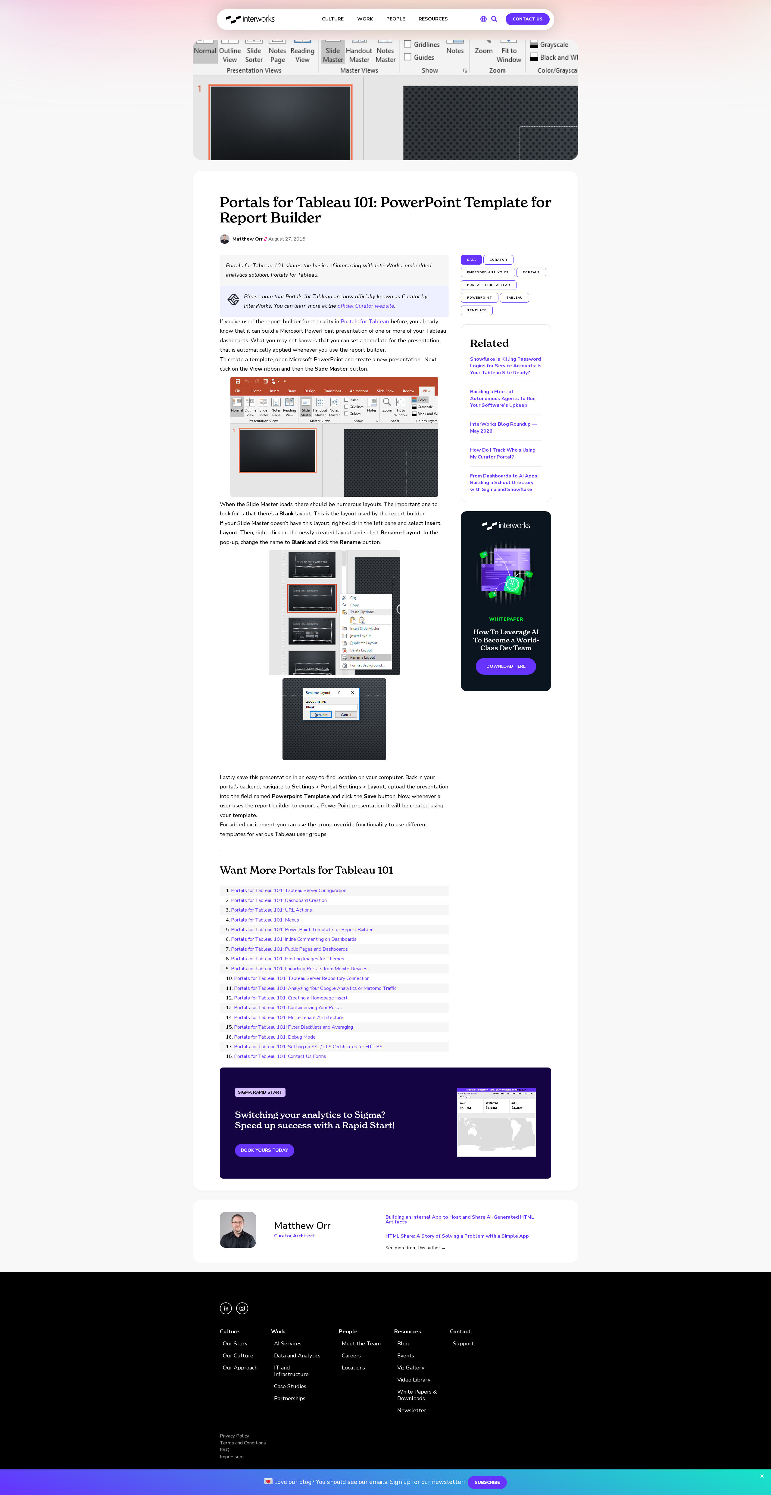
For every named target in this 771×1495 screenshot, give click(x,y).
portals (531, 272)
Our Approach (240, 1367)
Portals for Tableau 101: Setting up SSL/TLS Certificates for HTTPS (308, 1046)
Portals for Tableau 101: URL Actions (271, 910)
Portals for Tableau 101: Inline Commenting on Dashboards (294, 939)
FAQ (224, 1450)
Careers (351, 1355)
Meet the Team (361, 1343)
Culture (229, 1331)
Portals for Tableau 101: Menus (265, 920)
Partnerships (289, 1398)
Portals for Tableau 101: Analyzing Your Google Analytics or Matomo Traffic (315, 988)
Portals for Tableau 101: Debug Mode (275, 1037)
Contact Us (528, 19)
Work (278, 1331)
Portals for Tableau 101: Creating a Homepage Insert (291, 998)
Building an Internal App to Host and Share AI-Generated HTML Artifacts (460, 1220)
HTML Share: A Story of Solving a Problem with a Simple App (457, 1236)
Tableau (514, 298)
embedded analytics (488, 272)
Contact (460, 1331)
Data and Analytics (297, 1355)
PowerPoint (479, 298)
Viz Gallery (410, 1367)
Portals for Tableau (365, 321)
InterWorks (251, 19)
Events (405, 1355)
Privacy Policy (234, 1436)
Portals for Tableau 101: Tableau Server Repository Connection (302, 978)
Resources (407, 1331)
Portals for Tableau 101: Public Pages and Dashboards (289, 949)
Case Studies (290, 1386)
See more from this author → (416, 1248)
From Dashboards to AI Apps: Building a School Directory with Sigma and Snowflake (504, 483)
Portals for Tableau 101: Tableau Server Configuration (288, 890)
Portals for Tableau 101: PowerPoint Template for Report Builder (302, 929)
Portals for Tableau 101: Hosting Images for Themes (287, 959)
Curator (498, 260)
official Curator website (366, 305)
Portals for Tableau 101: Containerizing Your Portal (288, 1007)
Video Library (413, 1379)
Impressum (232, 1456)
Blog (403, 1343)
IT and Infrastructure (291, 1371)
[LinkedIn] (226, 1313)
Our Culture (238, 1355)
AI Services (287, 1343)
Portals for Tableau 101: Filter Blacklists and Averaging (293, 1027)
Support (463, 1343)
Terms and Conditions (243, 1443)
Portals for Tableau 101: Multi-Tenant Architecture (288, 1017)
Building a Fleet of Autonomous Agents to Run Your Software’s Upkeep (502, 398)
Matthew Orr (248, 239)
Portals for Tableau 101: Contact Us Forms (280, 1056)
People (348, 1331)
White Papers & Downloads (417, 1395)
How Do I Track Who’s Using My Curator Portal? (502, 453)
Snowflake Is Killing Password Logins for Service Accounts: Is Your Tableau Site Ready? (506, 366)
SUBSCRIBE (487, 1482)
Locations (353, 1367)
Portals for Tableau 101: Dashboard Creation (279, 900)
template (476, 310)
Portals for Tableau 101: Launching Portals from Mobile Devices (299, 968)
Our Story (235, 1343)
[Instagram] (242, 1313)
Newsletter (411, 1410)
